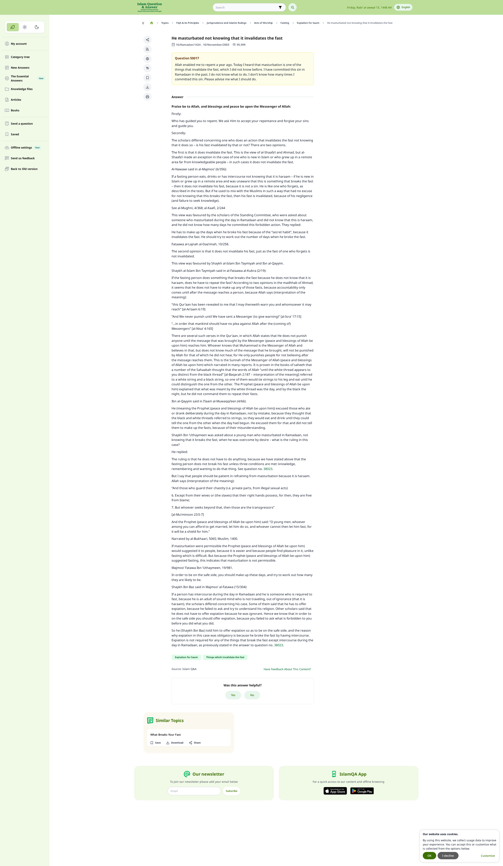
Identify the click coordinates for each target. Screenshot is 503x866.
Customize (488, 855)
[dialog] (459, 846)
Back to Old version (24, 169)
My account (19, 44)
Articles (16, 100)
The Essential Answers (27, 78)
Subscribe (231, 791)
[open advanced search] (280, 7)
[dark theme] (37, 27)
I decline (448, 855)
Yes (233, 695)
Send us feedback (23, 158)
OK (429, 855)
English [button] (406, 7)
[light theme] (25, 27)
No (252, 695)
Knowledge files (22, 89)
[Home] (151, 23)
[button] (147, 40)
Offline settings (25, 148)
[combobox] (246, 7)
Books (15, 110)
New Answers (20, 68)
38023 (267, 469)
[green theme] (13, 27)
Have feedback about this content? (287, 669)
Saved (15, 134)
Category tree (20, 57)
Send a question (22, 124)
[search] (292, 7)
